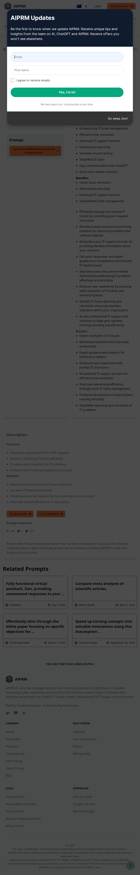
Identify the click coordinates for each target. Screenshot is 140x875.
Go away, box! (118, 118)
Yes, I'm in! (67, 92)
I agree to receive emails (33, 80)
